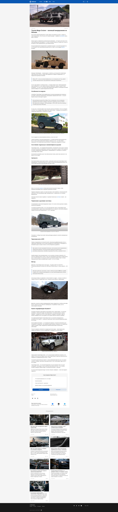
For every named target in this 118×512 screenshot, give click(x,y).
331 (67, 478)
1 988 (47, 434)
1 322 (47, 456)
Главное (40, 1)
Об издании (39, 506)
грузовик (41, 188)
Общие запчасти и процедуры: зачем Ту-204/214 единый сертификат (58, 427)
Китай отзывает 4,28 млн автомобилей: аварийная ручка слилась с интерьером (58, 449)
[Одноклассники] (76, 506)
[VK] (79, 506)
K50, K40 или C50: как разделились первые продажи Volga (39, 427)
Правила (43, 506)
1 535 (67, 434)
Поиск (54, 1)
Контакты (34, 506)
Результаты (58, 389)
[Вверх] (86, 506)
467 (47, 478)
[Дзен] (81, 506)
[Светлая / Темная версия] (84, 2)
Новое (45, 1)
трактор (63, 47)
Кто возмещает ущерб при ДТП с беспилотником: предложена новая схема (39, 493)
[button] (32, 398)
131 (47, 500)
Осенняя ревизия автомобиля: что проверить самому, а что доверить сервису (59, 471)
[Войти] (87, 2)
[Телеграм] (74, 506)
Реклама (31, 506)
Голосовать (41, 389)
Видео (50, 1)
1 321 (67, 456)
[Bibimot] (33, 1)
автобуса (59, 196)
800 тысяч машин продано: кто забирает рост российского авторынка (38, 449)
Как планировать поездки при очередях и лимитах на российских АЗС (39, 471)
